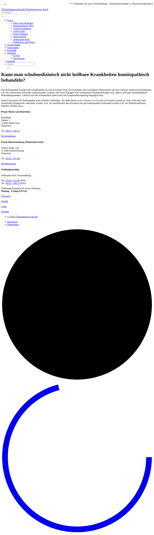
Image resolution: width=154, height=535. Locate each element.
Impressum (12, 222)
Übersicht (5, 196)
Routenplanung (8, 136)
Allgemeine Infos (21, 39)
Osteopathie (12, 47)
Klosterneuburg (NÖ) (23, 26)
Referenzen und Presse (24, 42)
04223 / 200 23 (12, 131)
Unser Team (19, 31)
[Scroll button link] (77, 532)
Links (4, 206)
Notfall (4, 201)
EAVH (16, 55)
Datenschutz (13, 224)
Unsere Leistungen (22, 28)
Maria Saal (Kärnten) (23, 23)
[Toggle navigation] (2, 16)
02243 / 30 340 (12, 158)
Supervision (19, 58)
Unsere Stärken (20, 34)
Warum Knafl (19, 36)
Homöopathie (13, 45)
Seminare (11, 53)
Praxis (10, 20)
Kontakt (11, 61)
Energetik (11, 50)
